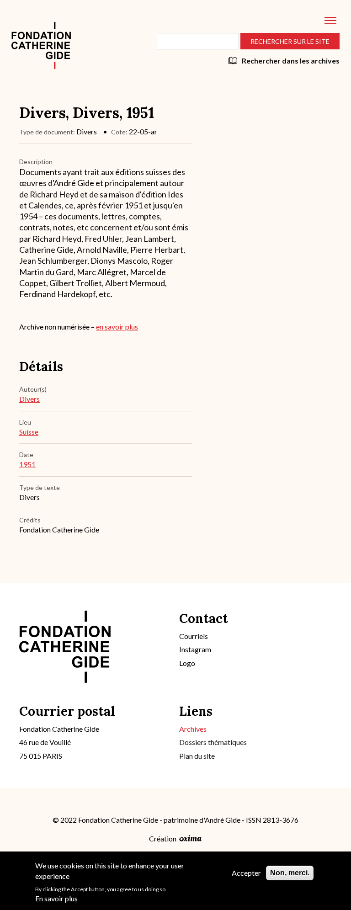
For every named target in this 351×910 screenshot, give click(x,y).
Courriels (193, 636)
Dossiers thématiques (213, 742)
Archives (193, 728)
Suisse (28, 431)
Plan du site (197, 755)
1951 (27, 464)
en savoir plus (117, 326)
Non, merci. (289, 873)
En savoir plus (56, 898)
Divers (29, 398)
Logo (187, 663)
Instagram (195, 649)
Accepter (246, 872)
